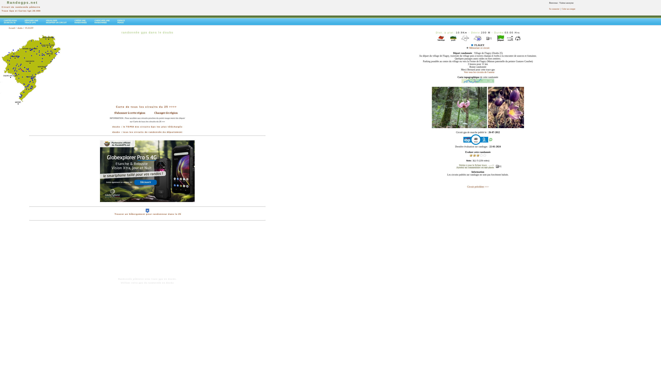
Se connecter (554, 9)
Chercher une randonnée (102, 21)
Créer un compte (568, 9)
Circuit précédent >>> (478, 186)
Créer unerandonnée (81, 21)
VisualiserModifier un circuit (56, 21)
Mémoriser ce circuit (479, 48)
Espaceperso (121, 21)
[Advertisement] (147, 251)
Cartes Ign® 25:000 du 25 (10, 21)
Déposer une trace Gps (31, 21)
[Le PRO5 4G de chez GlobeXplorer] (147, 205)
